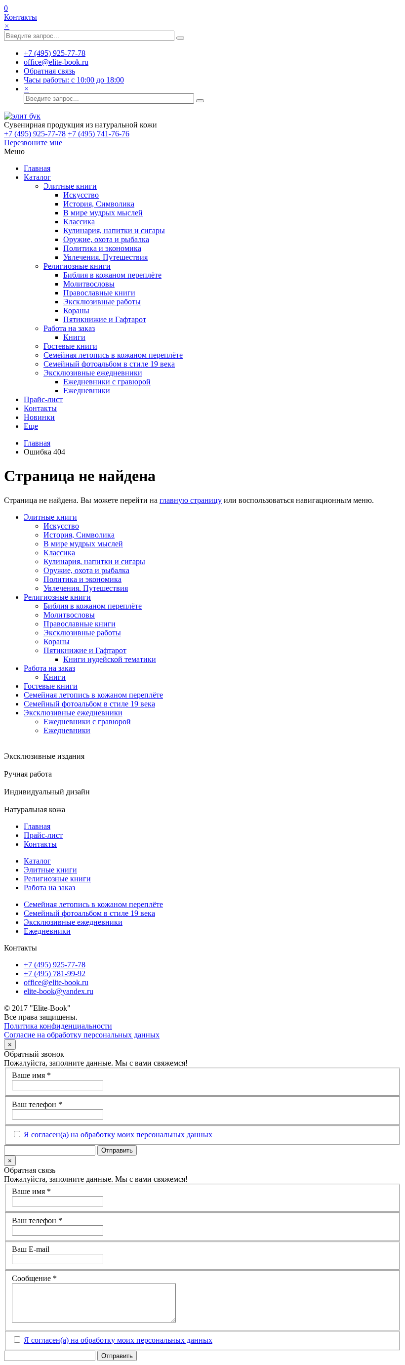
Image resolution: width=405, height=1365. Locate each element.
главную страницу (191, 500)
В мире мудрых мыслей (103, 212)
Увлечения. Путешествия (105, 257)
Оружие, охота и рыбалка (106, 239)
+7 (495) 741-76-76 (98, 133)
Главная (37, 168)
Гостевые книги (70, 346)
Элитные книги (70, 186)
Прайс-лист (43, 399)
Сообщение (34, 1278)
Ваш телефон (37, 1104)
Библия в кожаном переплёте (112, 275)
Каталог (37, 177)
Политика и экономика (102, 248)
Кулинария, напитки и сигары (114, 230)
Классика (79, 221)
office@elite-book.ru (56, 982)
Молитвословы (89, 284)
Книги (74, 337)
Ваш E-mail (30, 1249)
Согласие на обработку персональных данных (82, 1035)
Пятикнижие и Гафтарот (104, 319)
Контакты (20, 17)
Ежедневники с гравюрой (107, 381)
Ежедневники (86, 390)
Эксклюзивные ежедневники (92, 373)
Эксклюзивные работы (102, 301)
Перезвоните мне (33, 142)
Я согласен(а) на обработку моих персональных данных (118, 1134)
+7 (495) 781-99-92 (54, 973)
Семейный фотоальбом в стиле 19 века (109, 364)
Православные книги (99, 293)
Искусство (81, 195)
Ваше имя (31, 1075)
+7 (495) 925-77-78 (35, 133)
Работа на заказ (69, 328)
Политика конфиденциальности (58, 1026)
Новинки (39, 417)
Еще (31, 426)
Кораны (76, 310)
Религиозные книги (77, 266)
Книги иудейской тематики (109, 659)
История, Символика (98, 204)
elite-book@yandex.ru (58, 991)
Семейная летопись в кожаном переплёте (113, 355)
